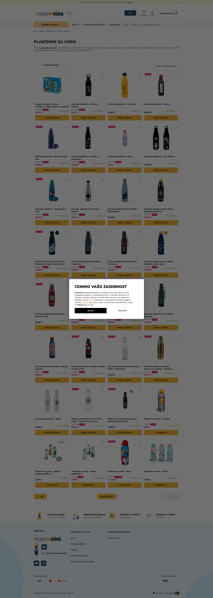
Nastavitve (122, 310)
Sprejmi (90, 310)
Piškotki (85, 302)
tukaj (91, 300)
